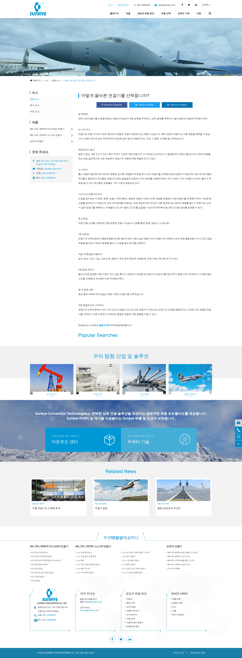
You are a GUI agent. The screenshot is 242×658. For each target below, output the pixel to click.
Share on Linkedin (178, 105)
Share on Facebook (113, 105)
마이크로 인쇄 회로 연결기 (41, 556)
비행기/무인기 (133, 611)
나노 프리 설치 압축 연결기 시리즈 (136, 552)
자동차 (130, 599)
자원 (198, 13)
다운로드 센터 (65, 441)
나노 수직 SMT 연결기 (85, 573)
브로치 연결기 (37, 141)
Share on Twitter (146, 105)
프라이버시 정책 (197, 653)
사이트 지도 (178, 653)
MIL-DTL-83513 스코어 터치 (178, 556)
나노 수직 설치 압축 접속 (132, 573)
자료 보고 (34, 111)
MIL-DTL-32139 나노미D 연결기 (46, 135)
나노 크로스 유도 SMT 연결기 (134, 568)
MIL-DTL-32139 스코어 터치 (178, 564)
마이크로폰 (35, 581)
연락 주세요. (123, 5)
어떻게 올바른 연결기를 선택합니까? (80, 80)
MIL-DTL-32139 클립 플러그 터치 (180, 560)
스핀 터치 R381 (173, 568)
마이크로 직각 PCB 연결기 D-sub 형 (45, 560)
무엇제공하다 (121, 537)
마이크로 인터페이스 (39, 552)
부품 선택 (166, 13)
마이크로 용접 (36, 568)
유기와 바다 (52, 394)
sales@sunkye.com (166, 5)
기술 (174, 611)
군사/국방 (144, 394)
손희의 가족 (183, 13)
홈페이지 (114, 13)
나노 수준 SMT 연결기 (131, 560)
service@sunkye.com (89, 610)
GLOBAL (206, 5)
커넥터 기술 (138, 441)
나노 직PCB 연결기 (84, 552)
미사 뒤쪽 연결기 (38, 577)
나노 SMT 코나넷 (83, 568)
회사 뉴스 (34, 105)
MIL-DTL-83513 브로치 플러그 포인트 (182, 552)
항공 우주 (131, 603)
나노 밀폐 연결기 (129, 564)
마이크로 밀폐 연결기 (39, 564)
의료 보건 (98, 394)
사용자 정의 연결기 (190, 394)
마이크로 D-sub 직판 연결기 (42, 573)
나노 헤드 (80, 560)
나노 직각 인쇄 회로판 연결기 (88, 564)
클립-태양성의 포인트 (169, 508)
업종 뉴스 (56, 80)
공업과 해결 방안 (145, 13)
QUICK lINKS (179, 593)
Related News (121, 471)
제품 (128, 13)
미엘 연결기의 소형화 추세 (46, 508)
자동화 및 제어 (133, 626)
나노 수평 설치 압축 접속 (86, 556)
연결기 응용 (101, 508)
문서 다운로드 (178, 615)
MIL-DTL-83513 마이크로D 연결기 (47, 129)
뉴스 (110, 5)
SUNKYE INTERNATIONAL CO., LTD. (62, 653)
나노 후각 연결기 (129, 556)
